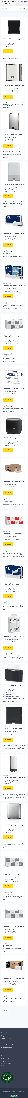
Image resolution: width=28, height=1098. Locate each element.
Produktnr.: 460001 (7, 84)
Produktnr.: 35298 (7, 531)
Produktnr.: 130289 (7, 583)
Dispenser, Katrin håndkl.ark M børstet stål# (15, 826)
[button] (20, 8)
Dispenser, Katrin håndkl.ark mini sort (13, 438)
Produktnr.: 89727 (7, 775)
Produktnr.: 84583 (7, 480)
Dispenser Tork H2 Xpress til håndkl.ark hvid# (15, 184)
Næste (22, 1011)
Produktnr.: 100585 (7, 232)
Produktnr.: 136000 (7, 38)
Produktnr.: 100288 (7, 283)
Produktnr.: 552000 (7, 183)
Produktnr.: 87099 (7, 873)
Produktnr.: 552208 (7, 684)
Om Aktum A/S (5, 1059)
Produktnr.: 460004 (7, 132)
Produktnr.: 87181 (6, 924)
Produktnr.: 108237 (7, 635)
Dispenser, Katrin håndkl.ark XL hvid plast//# (15, 777)
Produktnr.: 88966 (7, 437)
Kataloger (3, 1061)
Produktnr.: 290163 (7, 976)
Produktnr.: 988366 (7, 824)
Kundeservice (4, 1065)
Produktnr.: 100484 (7, 335)
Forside (4, 14)
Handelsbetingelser (6, 1063)
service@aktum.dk (7, 1045)
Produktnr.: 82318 (7, 387)
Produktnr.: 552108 (7, 726)
